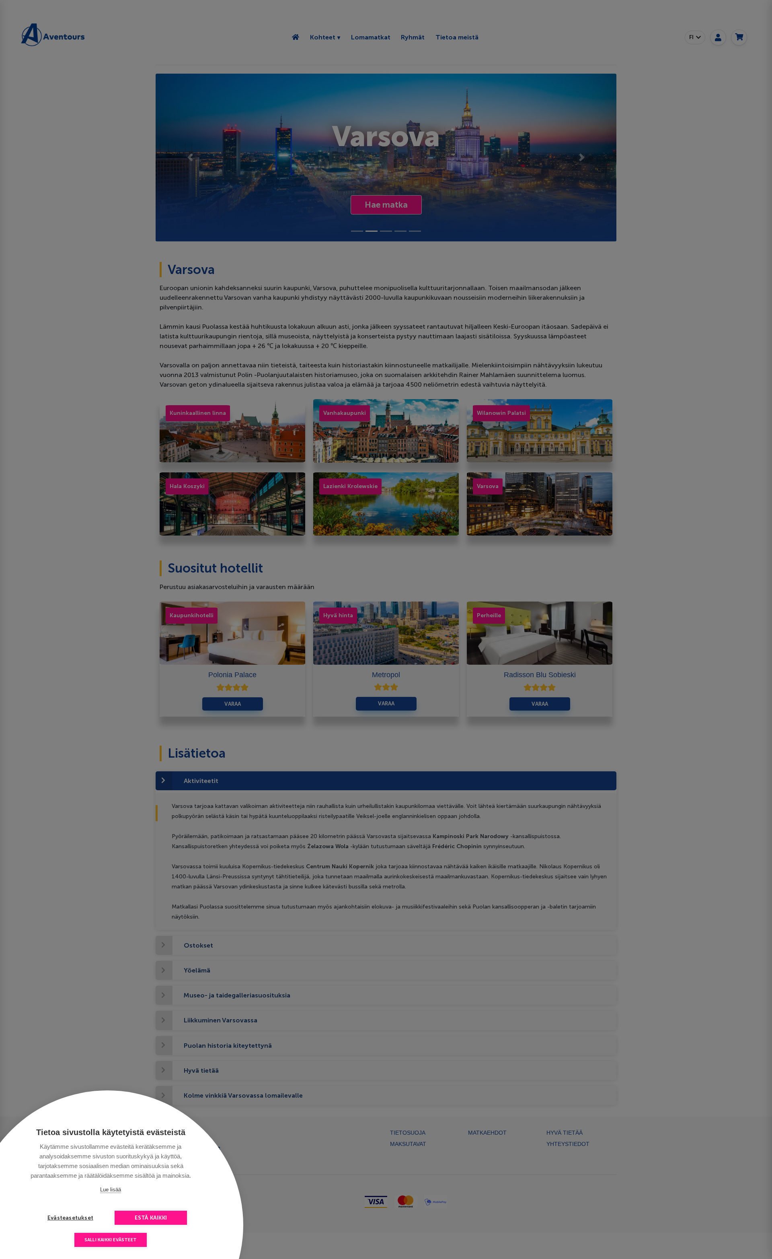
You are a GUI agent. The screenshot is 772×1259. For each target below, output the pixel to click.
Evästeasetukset (70, 1217)
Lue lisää (110, 1190)
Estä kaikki (151, 1217)
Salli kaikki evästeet (110, 1240)
